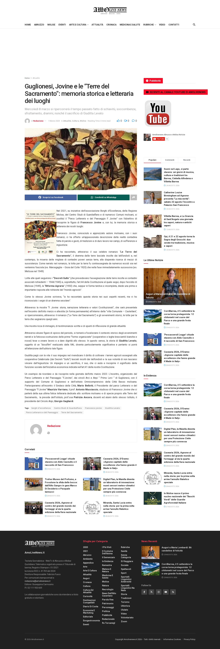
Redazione (38, 121)
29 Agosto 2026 (53, 469)
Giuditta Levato (112, 408)
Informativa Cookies (172, 639)
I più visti (106, 547)
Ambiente (87, 559)
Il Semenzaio (108, 557)
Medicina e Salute (130, 24)
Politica (106, 611)
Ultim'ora (125, 606)
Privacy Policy (189, 639)
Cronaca (111, 24)
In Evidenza (107, 561)
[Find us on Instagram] (158, 592)
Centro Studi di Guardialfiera (68, 408)
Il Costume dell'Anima (107, 552)
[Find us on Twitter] (151, 592)
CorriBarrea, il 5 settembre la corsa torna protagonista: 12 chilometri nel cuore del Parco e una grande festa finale (179, 317)
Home (28, 24)
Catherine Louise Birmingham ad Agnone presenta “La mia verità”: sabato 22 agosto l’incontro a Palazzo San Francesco (179, 198)
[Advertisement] (110, 51)
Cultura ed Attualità (88, 591)
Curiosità (87, 596)
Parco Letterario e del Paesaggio (42, 412)
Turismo (125, 602)
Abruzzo (39, 24)
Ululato (124, 610)
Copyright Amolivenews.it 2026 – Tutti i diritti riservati (137, 639)
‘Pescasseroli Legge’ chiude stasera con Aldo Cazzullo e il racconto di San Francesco (61, 461)
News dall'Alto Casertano (109, 594)
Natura (105, 585)
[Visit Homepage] (110, 10)
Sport (123, 573)
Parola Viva (107, 599)
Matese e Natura (106, 570)
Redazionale (108, 619)
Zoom (124, 621)
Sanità (124, 551)
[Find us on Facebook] (144, 592)
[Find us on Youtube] (166, 592)
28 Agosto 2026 (111, 472)
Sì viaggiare (127, 561)
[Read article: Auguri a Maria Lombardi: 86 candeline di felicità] (169, 286)
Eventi (62, 24)
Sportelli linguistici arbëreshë (126, 579)
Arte (85, 566)
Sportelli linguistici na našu (128, 588)
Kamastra (107, 565)
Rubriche (148, 24)
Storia (124, 594)
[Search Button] (194, 24)
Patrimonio (107, 603)
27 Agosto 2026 (172, 507)
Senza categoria (126, 556)
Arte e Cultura (77, 24)
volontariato (127, 617)
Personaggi (108, 607)
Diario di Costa (90, 606)
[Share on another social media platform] (133, 197)
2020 (85, 547)
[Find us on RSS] (173, 592)
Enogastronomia (91, 620)
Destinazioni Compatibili (89, 601)
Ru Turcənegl (108, 623)
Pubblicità (107, 615)
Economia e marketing (89, 611)
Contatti (174, 24)
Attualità (97, 24)
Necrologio (107, 589)
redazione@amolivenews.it (37, 581)
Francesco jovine (93, 408)
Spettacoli (126, 569)
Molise (51, 24)
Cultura (75, 121)
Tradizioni (126, 598)
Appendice (88, 563)
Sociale (124, 565)
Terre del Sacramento (71, 412)
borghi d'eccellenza (41, 408)
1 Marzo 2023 (54, 121)
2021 (85, 551)
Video (162, 24)
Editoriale (88, 616)
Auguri (86, 578)
